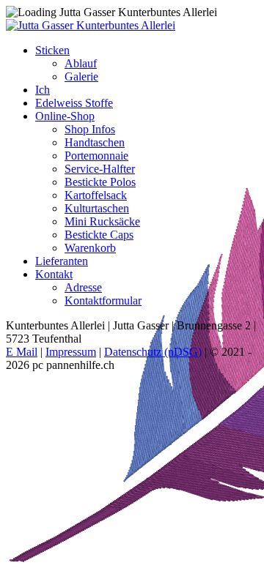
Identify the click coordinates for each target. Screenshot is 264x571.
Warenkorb (90, 248)
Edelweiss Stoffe (74, 103)
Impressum (70, 352)
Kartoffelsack (96, 195)
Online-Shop (65, 116)
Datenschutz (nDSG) (153, 352)
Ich (42, 89)
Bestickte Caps (99, 234)
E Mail (21, 352)
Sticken (52, 50)
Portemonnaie (96, 155)
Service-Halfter (100, 169)
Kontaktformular (103, 300)
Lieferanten (61, 261)
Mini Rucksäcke (102, 221)
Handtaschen (95, 142)
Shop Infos (90, 129)
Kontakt (54, 274)
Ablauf (81, 63)
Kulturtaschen (97, 208)
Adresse (83, 287)
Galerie (81, 76)
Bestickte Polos (100, 182)
